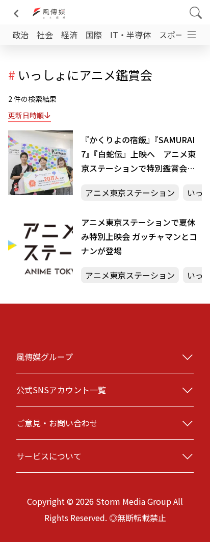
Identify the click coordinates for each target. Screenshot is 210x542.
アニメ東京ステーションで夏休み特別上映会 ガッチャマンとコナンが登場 (139, 236)
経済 (69, 35)
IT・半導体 (130, 35)
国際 (94, 35)
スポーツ (175, 35)
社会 (45, 35)
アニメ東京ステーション (130, 192)
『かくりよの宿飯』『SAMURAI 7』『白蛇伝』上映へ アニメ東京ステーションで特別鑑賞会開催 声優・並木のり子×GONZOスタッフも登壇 (140, 154)
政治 (20, 35)
